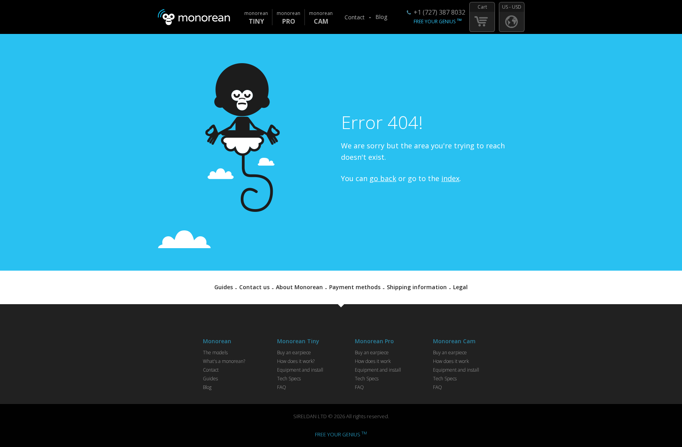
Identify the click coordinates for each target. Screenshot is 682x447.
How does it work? (296, 361)
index (450, 178)
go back (382, 178)
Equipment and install (300, 370)
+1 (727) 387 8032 (439, 12)
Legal (460, 287)
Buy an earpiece (294, 352)
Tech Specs (289, 378)
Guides (223, 287)
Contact (355, 17)
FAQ (281, 387)
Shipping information (417, 287)
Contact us (254, 287)
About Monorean (299, 287)
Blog (381, 17)
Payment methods (354, 287)
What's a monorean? (224, 361)
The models (215, 352)
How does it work (373, 361)
